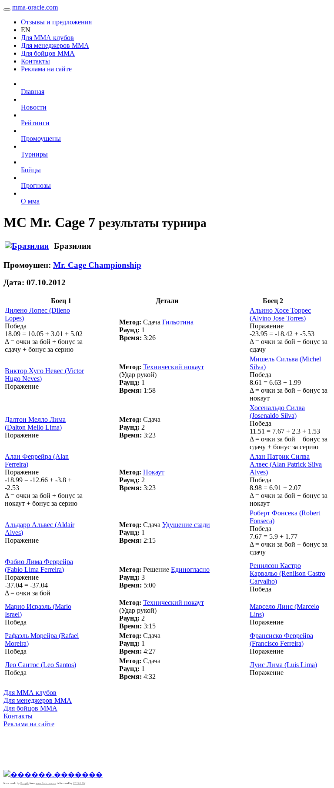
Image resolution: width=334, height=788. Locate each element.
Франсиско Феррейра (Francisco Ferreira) (281, 639)
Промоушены (41, 138)
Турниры (34, 154)
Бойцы (31, 170)
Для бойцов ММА (48, 53)
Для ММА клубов (47, 37)
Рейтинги (35, 123)
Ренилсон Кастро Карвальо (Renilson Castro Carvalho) (287, 573)
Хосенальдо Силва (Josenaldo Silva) (277, 411)
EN (25, 29)
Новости (34, 107)
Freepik (24, 783)
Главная (32, 91)
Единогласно (190, 569)
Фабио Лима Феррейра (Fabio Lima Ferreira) (39, 565)
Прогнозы (36, 185)
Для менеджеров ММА (55, 45)
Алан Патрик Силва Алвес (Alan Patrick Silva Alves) (286, 464)
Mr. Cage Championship (97, 265)
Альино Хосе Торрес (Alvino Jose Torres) (280, 314)
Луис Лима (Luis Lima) (283, 664)
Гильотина (178, 322)
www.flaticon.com (46, 783)
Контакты (35, 61)
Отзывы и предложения (56, 22)
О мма (30, 201)
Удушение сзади (186, 524)
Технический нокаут (173, 367)
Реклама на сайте (46, 69)
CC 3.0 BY (79, 783)
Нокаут (153, 472)
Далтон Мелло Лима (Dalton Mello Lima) (35, 423)
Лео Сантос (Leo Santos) (40, 664)
